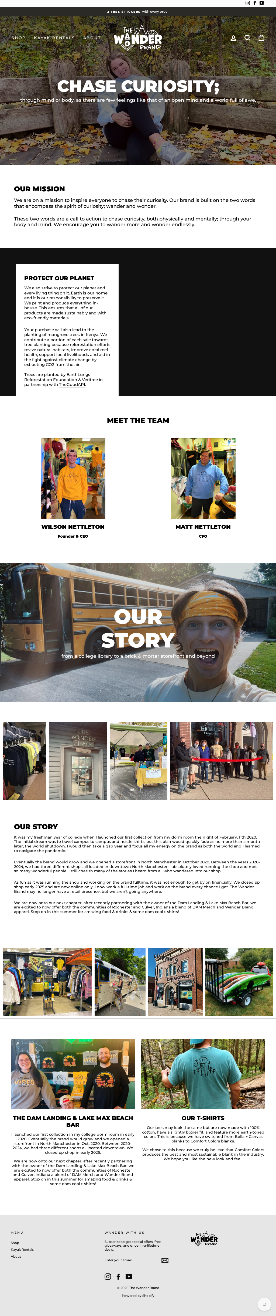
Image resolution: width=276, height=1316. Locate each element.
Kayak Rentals (54, 37)
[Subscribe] (164, 1260)
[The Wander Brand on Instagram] (108, 1276)
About (92, 37)
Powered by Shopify (138, 1296)
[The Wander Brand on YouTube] (129, 1276)
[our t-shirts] (203, 1074)
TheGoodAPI (72, 384)
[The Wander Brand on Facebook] (118, 1276)
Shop (19, 37)
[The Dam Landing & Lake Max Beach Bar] (73, 1074)
